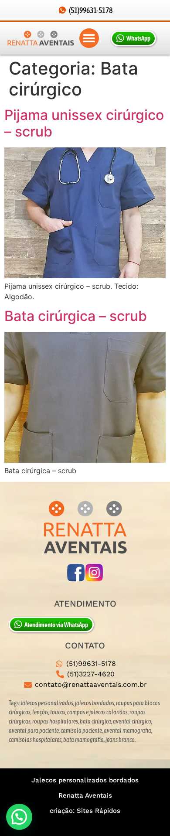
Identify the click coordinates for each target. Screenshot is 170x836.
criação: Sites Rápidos (85, 811)
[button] (89, 38)
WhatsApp (138, 38)
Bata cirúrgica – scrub (75, 315)
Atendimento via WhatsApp (56, 624)
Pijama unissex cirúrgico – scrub (84, 123)
